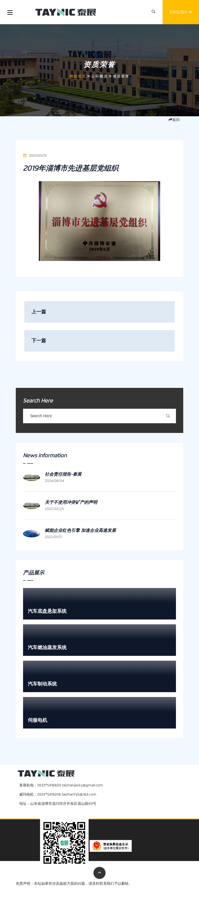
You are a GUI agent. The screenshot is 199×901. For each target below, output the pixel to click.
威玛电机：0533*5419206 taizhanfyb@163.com (57, 794)
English (178, 12)
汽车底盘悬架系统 (47, 611)
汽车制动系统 (42, 684)
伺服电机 (37, 720)
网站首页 (78, 76)
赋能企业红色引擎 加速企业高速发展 (80, 530)
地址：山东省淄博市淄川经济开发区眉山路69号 (57, 803)
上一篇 (39, 312)
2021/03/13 (37, 155)
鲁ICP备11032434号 (167, 890)
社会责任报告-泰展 (63, 474)
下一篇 (39, 340)
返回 (176, 120)
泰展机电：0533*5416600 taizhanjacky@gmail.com (61, 785)
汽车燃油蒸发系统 (47, 647)
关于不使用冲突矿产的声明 (71, 502)
